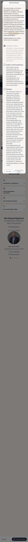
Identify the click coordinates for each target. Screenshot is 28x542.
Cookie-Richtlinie (13, 33)
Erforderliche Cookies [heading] (12, 46)
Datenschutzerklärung (9, 35)
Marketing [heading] (9, 89)
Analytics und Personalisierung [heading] (14, 65)
